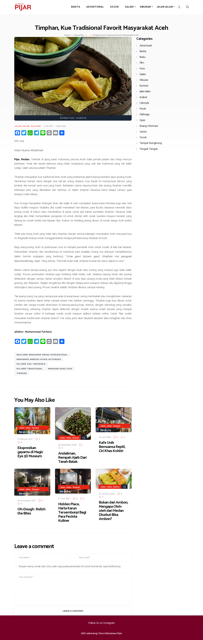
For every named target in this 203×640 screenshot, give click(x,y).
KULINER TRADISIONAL (30, 369)
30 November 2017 (26, 500)
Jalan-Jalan (21, 126)
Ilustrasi (144, 86)
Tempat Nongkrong (151, 143)
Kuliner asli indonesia (31, 364)
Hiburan (144, 80)
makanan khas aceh (60, 369)
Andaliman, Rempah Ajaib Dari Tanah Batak (72, 458)
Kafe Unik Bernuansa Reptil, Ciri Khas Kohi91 (112, 447)
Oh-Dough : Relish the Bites (31, 511)
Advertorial (146, 45)
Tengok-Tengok (149, 149)
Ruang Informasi (149, 126)
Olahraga (144, 114)
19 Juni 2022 (105, 437)
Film (142, 63)
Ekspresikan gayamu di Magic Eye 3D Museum (30, 452)
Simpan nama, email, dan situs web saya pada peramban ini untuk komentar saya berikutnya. (69, 567)
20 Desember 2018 (67, 444)
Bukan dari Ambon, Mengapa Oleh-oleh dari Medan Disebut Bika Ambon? (113, 511)
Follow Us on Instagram (101, 623)
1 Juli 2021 (48, 126)
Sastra (143, 131)
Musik (143, 109)
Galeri (143, 74)
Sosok (143, 137)
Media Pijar (61, 126)
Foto (142, 68)
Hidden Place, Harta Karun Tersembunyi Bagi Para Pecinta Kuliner (72, 512)
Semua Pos (79, 35)
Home (67, 35)
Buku (142, 57)
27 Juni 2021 (64, 498)
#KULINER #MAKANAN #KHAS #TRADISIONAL (42, 355)
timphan (22, 373)
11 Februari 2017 (25, 439)
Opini (142, 120)
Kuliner (36, 126)
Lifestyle (144, 103)
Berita (143, 51)
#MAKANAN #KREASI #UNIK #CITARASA (39, 359)
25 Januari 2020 (107, 493)
